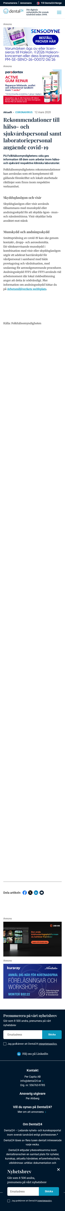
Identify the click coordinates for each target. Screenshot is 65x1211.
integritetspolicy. (48, 1043)
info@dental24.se (30, 1080)
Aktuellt (7, 112)
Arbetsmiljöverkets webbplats (26, 289)
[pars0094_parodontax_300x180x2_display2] (32, 86)
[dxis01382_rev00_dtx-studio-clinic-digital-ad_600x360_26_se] (32, 939)
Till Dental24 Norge (51, 3)
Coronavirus (23, 112)
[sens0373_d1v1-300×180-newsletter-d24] (32, 44)
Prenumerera (10, 3)
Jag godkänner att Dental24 (32, 1043)
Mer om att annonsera (31, 1111)
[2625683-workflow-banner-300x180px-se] (32, 981)
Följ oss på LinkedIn (35, 1053)
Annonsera (26, 3)
